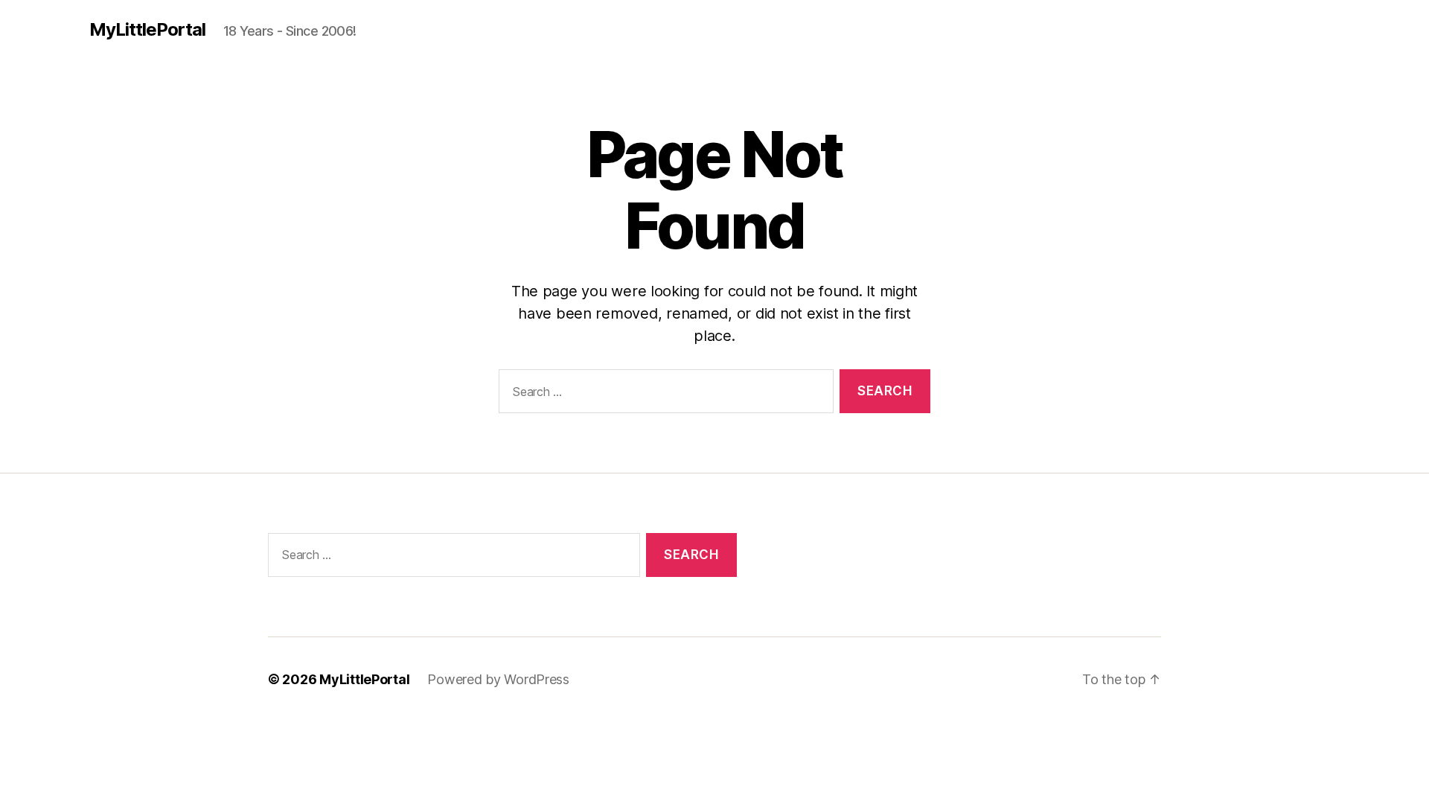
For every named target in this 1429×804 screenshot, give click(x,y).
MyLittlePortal (147, 30)
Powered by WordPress (498, 679)
